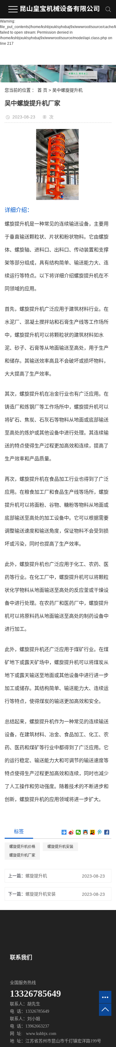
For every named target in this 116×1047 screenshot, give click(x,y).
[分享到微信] (78, 832)
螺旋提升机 (36, 875)
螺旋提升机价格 (22, 847)
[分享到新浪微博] (71, 832)
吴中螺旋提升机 (67, 90)
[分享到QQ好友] (85, 832)
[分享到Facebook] (107, 832)
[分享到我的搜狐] (92, 832)
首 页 (42, 90)
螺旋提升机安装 (60, 847)
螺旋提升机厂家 (22, 855)
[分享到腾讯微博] (99, 832)
